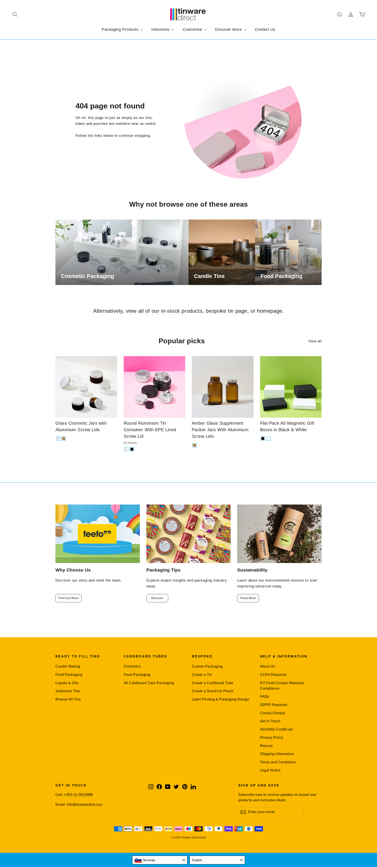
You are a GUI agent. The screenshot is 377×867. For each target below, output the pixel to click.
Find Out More (68, 598)
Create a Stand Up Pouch (213, 691)
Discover (157, 598)
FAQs (264, 696)
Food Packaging (68, 674)
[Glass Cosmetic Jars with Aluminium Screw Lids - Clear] (58, 438)
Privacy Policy (271, 737)
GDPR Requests (273, 705)
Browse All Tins (68, 699)
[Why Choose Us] (97, 534)
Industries (161, 29)
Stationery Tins (67, 691)
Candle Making (67, 666)
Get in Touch (270, 721)
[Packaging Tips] (188, 534)
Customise (193, 29)
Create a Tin (202, 674)
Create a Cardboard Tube (212, 683)
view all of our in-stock (154, 311)
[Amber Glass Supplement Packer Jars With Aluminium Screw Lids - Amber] (194, 445)
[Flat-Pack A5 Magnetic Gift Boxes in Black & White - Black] (263, 438)
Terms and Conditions (278, 762)
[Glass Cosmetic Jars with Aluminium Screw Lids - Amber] (63, 438)
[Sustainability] (279, 534)
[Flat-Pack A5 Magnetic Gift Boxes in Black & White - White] (268, 438)
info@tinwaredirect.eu (84, 804)
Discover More (229, 29)
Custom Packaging (207, 666)
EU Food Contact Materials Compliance (282, 685)
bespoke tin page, (227, 311)
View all (315, 341)
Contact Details (272, 713)
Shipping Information (277, 754)
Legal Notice (270, 770)
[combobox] (160, 860)
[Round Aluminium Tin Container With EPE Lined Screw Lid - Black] (132, 449)
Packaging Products (120, 29)
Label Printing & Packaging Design (220, 699)
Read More (248, 598)
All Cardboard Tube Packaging (149, 683)
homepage (269, 311)
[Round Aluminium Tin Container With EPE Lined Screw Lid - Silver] (126, 449)
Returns (266, 746)
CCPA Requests (273, 674)
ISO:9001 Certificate (276, 729)
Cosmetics (132, 666)
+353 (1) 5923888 (78, 795)
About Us (267, 666)
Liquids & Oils (66, 683)
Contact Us (265, 29)
